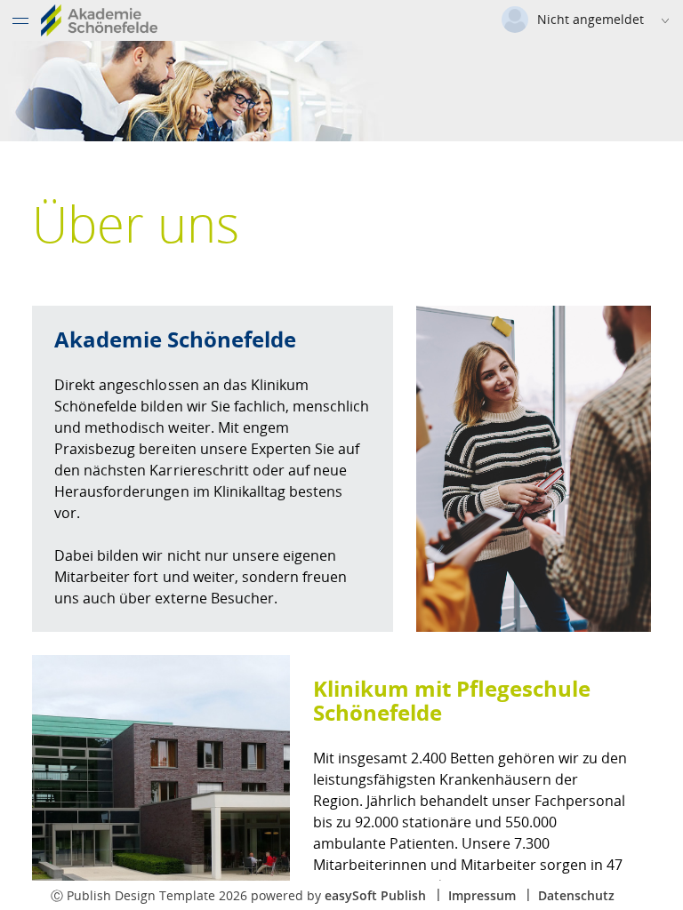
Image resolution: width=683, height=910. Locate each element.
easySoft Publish (375, 895)
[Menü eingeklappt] (20, 20)
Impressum (482, 895)
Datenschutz (576, 895)
